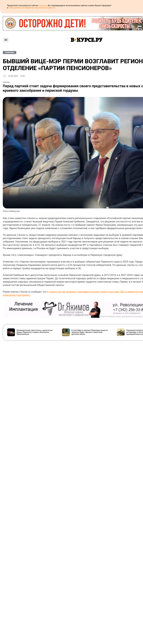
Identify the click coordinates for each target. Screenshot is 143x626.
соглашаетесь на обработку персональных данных (32, 8)
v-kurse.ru (43, 5)
